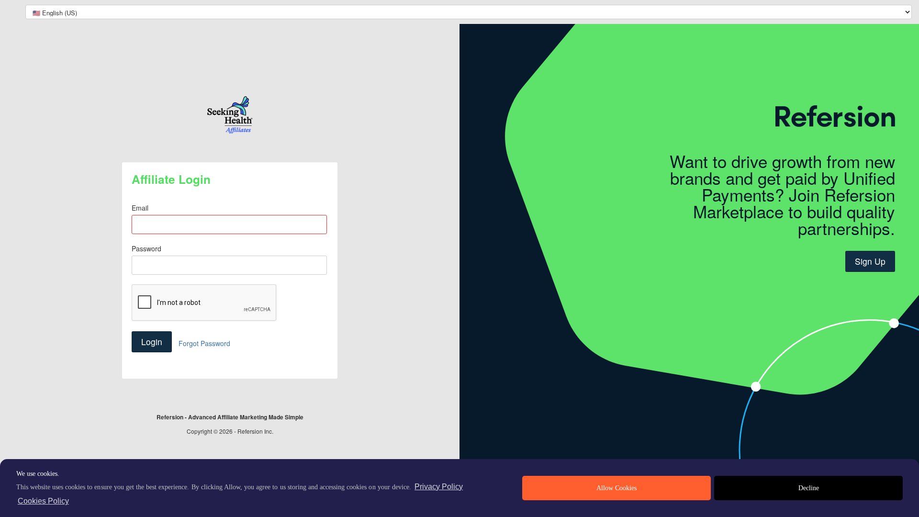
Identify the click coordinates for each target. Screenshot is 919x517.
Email (140, 208)
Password (146, 248)
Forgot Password (204, 343)
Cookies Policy (43, 501)
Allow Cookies (616, 488)
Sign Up (870, 261)
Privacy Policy (439, 487)
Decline (808, 488)
